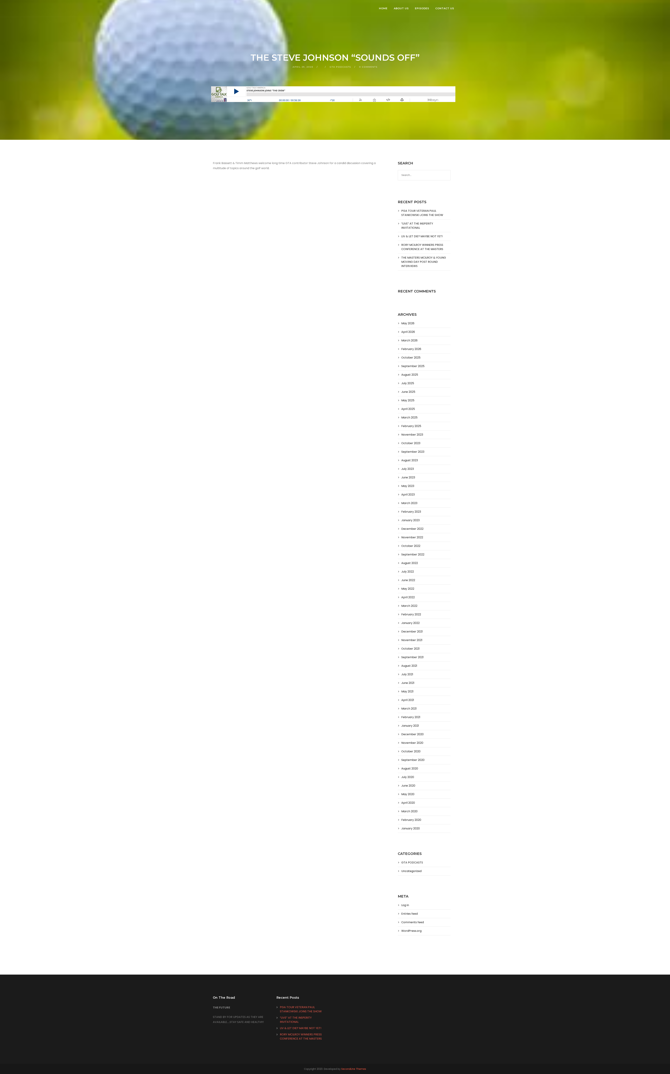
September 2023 (412, 452)
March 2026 (409, 340)
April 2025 (408, 409)
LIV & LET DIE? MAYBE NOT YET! (422, 236)
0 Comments (368, 67)
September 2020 (413, 760)
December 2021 (412, 632)
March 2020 (409, 811)
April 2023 (408, 495)
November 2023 (412, 435)
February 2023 (411, 512)
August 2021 (409, 666)
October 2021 (410, 649)
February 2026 (411, 349)
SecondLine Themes (353, 1069)
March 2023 (409, 503)
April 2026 (408, 332)
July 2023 (407, 469)
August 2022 (409, 563)
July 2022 (407, 572)
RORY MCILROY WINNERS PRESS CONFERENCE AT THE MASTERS (422, 247)
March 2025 (409, 417)
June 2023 (408, 477)
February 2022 (411, 614)
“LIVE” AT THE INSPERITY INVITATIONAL (417, 226)
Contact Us (444, 8)
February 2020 (411, 820)
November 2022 (412, 537)
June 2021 (407, 683)
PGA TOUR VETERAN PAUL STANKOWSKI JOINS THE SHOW (422, 213)
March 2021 (409, 709)
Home (383, 8)
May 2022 (407, 589)
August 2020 (409, 768)
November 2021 (411, 640)
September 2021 (412, 657)
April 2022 (408, 597)
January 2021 (410, 726)
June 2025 (408, 392)
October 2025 (410, 358)
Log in (405, 905)
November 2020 (412, 743)
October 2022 (410, 546)
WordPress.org (411, 931)
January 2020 (410, 828)
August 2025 (409, 375)
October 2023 (410, 443)
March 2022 (409, 606)
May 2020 (407, 794)
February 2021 (410, 717)
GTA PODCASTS (340, 67)
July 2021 (407, 674)
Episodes (422, 8)
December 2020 (412, 734)
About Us (401, 8)
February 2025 (411, 426)
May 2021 (407, 691)
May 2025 (407, 400)
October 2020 (410, 751)
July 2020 (407, 777)
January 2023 (410, 520)
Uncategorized (411, 871)
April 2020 (408, 803)
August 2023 (409, 460)
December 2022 (412, 529)
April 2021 (407, 700)
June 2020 (408, 786)
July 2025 (407, 383)
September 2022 (412, 554)
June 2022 (408, 580)
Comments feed (412, 922)
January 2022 (410, 623)
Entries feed (409, 914)
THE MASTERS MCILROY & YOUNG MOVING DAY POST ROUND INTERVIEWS (423, 262)
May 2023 (407, 486)
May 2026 (407, 323)
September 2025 (413, 366)
